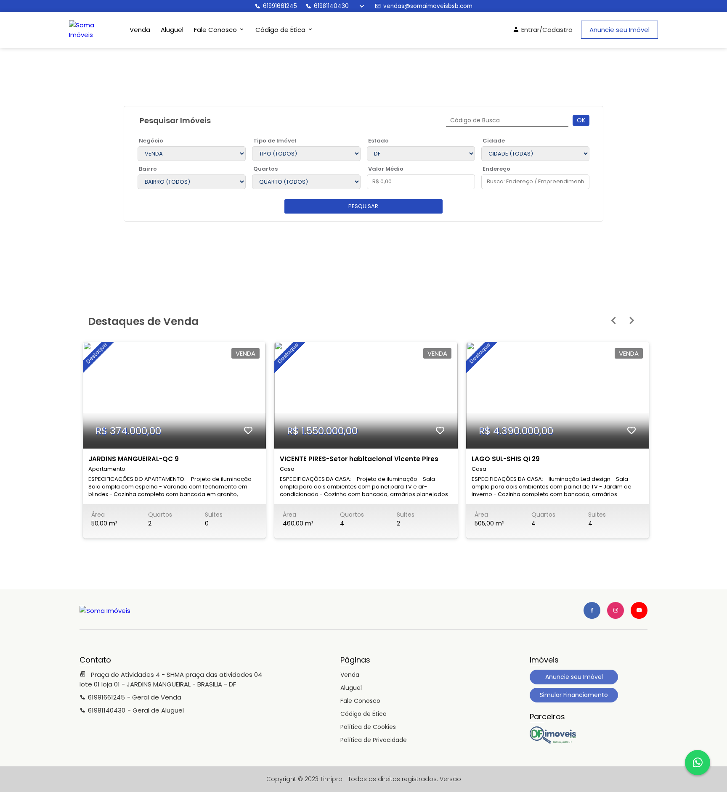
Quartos (265, 169)
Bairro (148, 169)
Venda (140, 29)
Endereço (496, 169)
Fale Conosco (360, 701)
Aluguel (172, 29)
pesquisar (363, 206)
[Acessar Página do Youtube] (639, 610)
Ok (581, 120)
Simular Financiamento (574, 695)
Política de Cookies (368, 727)
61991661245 (280, 6)
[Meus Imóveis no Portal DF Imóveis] (553, 741)
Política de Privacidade (373, 740)
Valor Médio (385, 169)
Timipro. (332, 779)
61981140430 (331, 6)
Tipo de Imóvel (274, 141)
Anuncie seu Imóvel (619, 29)
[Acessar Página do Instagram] (615, 610)
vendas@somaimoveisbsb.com (427, 6)
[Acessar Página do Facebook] (592, 610)
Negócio (151, 141)
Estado (378, 141)
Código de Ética (363, 714)
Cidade (494, 141)
